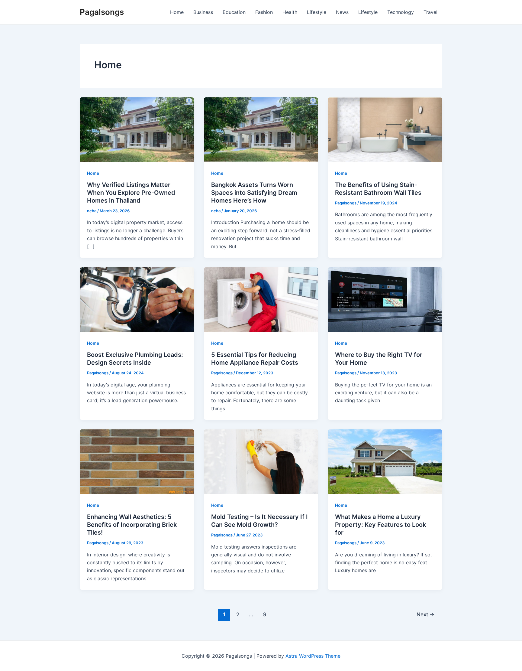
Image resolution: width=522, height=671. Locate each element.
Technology (400, 12)
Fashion (264, 12)
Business (203, 12)
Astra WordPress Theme (312, 656)
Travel (430, 12)
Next (425, 614)
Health (289, 12)
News (342, 12)
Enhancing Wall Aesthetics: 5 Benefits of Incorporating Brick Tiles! (132, 524)
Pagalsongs (102, 12)
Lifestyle (316, 12)
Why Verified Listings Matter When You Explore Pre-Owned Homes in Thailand (131, 192)
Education (234, 12)
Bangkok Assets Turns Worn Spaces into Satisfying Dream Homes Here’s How (254, 192)
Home (177, 12)
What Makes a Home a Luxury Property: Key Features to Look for (380, 524)
